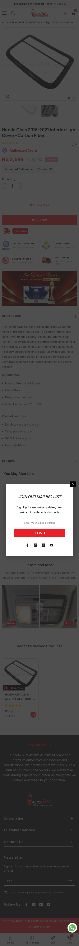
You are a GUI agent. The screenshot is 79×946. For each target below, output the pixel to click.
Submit (39, 533)
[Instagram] (35, 545)
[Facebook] (27, 545)
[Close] (73, 484)
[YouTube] (52, 545)
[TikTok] (44, 545)
